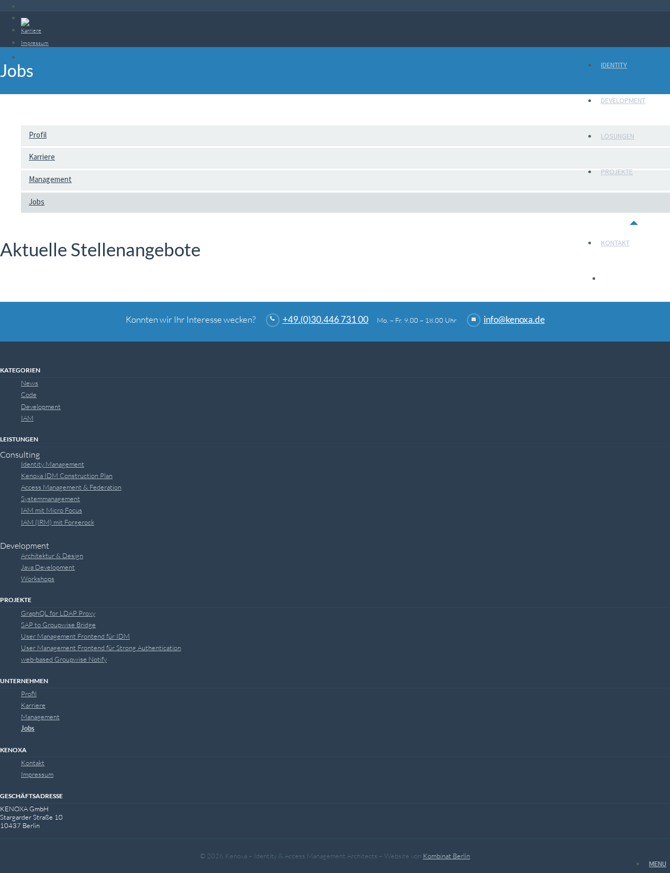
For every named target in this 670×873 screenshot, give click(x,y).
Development (623, 100)
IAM (27, 418)
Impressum (37, 774)
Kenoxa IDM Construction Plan (67, 475)
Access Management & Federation (71, 487)
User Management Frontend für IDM (75, 636)
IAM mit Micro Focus (51, 510)
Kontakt (615, 242)
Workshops (37, 578)
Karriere (42, 157)
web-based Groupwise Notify (64, 659)
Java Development (48, 567)
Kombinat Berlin (446, 856)
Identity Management (52, 464)
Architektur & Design (52, 555)
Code (29, 394)
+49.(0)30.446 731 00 (325, 319)
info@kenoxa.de (514, 319)
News (29, 383)
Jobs (36, 202)
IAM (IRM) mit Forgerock (57, 522)
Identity (614, 65)
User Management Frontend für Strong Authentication (101, 647)
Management (50, 179)
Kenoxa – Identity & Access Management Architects (69, 36)
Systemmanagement (50, 498)
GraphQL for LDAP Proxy (58, 613)
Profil (38, 135)
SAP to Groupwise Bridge (58, 624)
